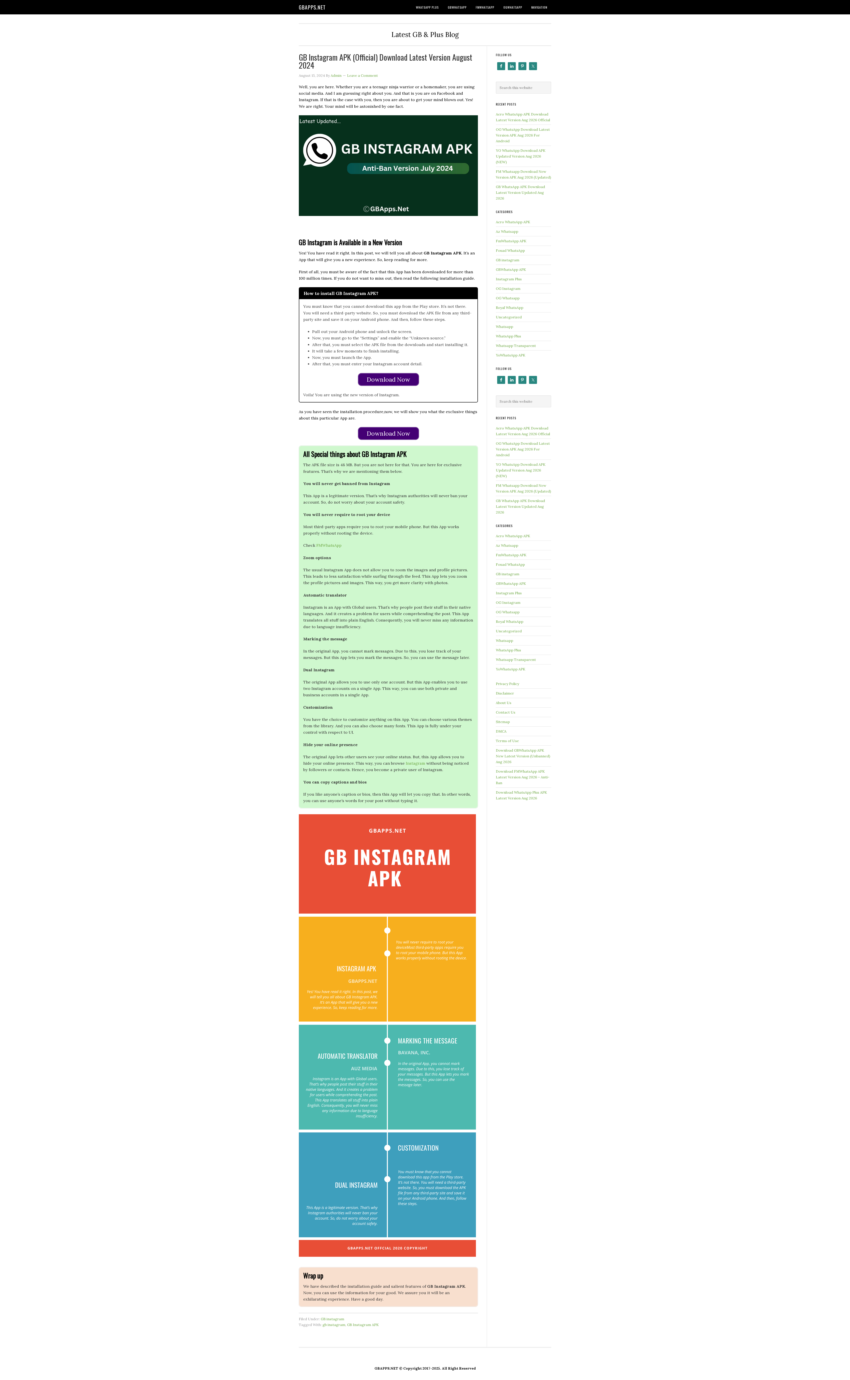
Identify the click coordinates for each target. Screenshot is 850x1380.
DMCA (501, 731)
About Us (503, 703)
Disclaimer (505, 693)
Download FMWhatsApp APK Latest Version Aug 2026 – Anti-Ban (522, 777)
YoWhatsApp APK (510, 355)
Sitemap (503, 722)
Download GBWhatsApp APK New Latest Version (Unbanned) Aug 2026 (523, 756)
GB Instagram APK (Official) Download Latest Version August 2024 (385, 61)
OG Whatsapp (508, 298)
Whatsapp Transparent (516, 345)
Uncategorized (509, 317)
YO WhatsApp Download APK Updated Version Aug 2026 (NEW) (520, 156)
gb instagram (334, 1324)
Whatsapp (504, 326)
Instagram (415, 763)
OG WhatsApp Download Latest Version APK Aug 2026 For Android (523, 135)
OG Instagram (508, 288)
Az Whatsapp (507, 231)
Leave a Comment (362, 75)
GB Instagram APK (363, 1324)
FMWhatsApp (329, 545)
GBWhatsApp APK (511, 269)
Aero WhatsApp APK (513, 222)
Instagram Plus (509, 279)
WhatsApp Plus (508, 336)
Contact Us (505, 712)
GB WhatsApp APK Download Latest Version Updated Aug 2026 (520, 192)
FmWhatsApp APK (511, 241)
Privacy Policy (507, 683)
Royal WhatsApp (509, 307)
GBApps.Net (312, 7)
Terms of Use (507, 741)
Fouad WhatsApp (510, 250)
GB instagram (332, 1319)
